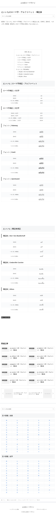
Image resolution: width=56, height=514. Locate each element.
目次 (26, 52)
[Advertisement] (28, 37)
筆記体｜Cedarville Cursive (26, 74)
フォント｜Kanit (23, 64)
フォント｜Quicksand (24, 67)
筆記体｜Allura (23, 76)
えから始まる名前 (6, 317)
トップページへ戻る (14, 509)
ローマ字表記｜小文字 (25, 57)
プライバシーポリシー (42, 509)
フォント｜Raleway (24, 62)
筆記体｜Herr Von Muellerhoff (26, 71)
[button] (53, 16)
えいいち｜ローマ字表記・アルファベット (29, 55)
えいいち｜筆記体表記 (23, 69)
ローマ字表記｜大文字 (25, 60)
